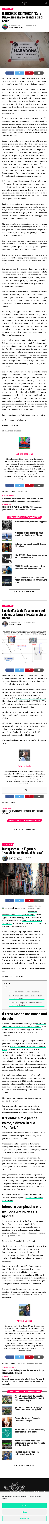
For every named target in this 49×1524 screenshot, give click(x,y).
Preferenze (24, 1518)
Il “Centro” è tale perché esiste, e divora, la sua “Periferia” (27, 997)
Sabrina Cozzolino (17, 27)
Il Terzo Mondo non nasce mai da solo (26, 992)
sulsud (39, 1363)
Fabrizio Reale (16, 624)
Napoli (31, 1363)
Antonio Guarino (16, 859)
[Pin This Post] (29, 73)
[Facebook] (23, 790)
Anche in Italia (8, 684)
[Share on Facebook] (9, 73)
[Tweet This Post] (19, 73)
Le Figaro (22, 1363)
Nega (24, 1512)
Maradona (23, 491)
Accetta (24, 1505)
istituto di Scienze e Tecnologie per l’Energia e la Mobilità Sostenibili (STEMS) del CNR (24, 699)
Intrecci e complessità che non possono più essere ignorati (26, 1003)
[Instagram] (26, 790)
